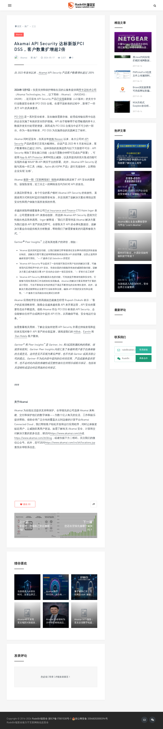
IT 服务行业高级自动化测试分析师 (43, 293)
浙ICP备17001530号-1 (59, 718)
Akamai (19, 34)
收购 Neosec (56, 139)
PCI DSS (19, 116)
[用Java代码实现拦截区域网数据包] (122, 56)
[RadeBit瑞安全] (81, 5)
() (26, 504)
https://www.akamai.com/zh (66, 433)
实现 (61, 98)
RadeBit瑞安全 (40, 718)
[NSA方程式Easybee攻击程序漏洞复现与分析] (122, 109)
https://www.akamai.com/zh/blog (33, 437)
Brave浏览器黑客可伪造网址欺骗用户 (142, 90)
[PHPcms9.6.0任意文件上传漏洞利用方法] (122, 75)
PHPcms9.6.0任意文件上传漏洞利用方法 (142, 75)
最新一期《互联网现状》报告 (40, 179)
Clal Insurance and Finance (60, 210)
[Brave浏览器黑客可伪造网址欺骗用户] (122, 90)
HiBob (77, 331)
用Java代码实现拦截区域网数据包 (141, 60)
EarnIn (87, 331)
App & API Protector (31, 157)
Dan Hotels (20, 336)
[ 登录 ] (51, 676)
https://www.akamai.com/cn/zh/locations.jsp (70, 442)
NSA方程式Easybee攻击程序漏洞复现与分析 (142, 105)
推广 (35, 57)
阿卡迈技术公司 (87, 89)
